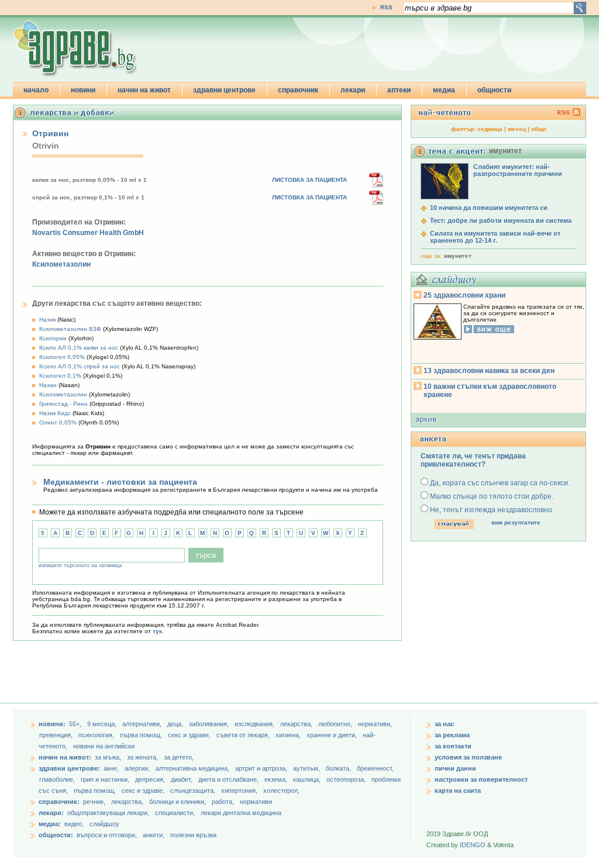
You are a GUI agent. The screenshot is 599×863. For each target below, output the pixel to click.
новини (83, 90)
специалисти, (175, 812)
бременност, (375, 768)
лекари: (51, 812)
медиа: (50, 823)
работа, (223, 801)
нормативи (256, 801)
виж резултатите (516, 522)
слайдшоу (104, 823)
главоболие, (58, 779)
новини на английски (104, 746)
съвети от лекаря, (243, 734)
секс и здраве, (190, 734)
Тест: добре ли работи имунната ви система (501, 220)
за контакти (453, 746)
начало (36, 90)
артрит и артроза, (262, 768)
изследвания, (255, 723)
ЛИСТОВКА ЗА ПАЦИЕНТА (309, 180)
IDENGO (473, 844)
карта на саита (458, 790)
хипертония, (240, 790)
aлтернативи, (142, 723)
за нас (444, 723)
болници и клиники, (177, 801)
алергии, (138, 768)
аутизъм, (307, 768)
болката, (339, 768)
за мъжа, (108, 757)
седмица (489, 129)
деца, (176, 723)
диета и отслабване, (229, 779)
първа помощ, (142, 734)
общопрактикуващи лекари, (108, 812)
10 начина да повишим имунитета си (489, 207)
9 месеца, (102, 723)
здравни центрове (224, 90)
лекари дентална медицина (241, 812)
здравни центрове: (69, 768)
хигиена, (289, 734)
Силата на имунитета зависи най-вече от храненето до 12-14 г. (495, 237)
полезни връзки (193, 834)
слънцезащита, (193, 790)
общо (538, 129)
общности (494, 90)
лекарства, (297, 723)
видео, (74, 823)
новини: (52, 723)
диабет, (182, 779)
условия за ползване (468, 757)
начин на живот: (65, 757)
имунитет (457, 256)
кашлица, (307, 779)
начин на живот (144, 90)
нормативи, (375, 723)
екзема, (276, 779)
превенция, (56, 734)
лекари (352, 90)
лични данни (455, 768)
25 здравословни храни (464, 295)
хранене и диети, (333, 734)
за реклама (452, 734)
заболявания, (209, 723)
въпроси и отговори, (107, 834)
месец (517, 129)
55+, (76, 723)
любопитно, (336, 723)
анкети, (153, 834)
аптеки (399, 90)
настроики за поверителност (481, 779)
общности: (56, 834)
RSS (386, 7)
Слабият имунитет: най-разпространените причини (517, 170)
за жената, (142, 757)
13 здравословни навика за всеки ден (489, 371)
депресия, (151, 779)
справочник (298, 90)
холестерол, (281, 790)
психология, (97, 734)
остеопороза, (346, 779)
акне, (112, 768)
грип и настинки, (106, 779)
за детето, (179, 757)
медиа (444, 90)
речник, (94, 801)
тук (157, 631)
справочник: (59, 801)
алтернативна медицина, (193, 768)
